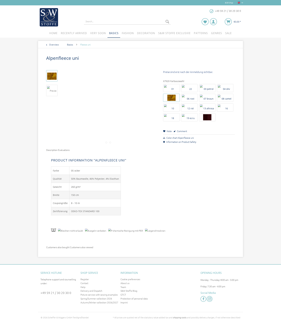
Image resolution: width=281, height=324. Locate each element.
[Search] (167, 21)
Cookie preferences (130, 279)
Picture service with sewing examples (99, 294)
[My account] (213, 21)
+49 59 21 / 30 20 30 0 (55, 293)
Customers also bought (57, 247)
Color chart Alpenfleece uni (180, 137)
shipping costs (180, 317)
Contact (84, 283)
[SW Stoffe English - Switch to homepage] (49, 17)
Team (123, 287)
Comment (181, 131)
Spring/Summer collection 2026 (96, 298)
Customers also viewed (81, 247)
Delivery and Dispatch (91, 290)
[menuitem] (127, 23)
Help (82, 287)
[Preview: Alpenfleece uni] (52, 76)
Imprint (124, 302)
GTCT (123, 294)
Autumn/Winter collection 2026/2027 (99, 302)
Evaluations (64, 150)
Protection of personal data (134, 298)
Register (84, 279)
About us (124, 283)
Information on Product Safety (181, 141)
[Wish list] (205, 21)
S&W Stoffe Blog (128, 290)
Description (52, 150)
